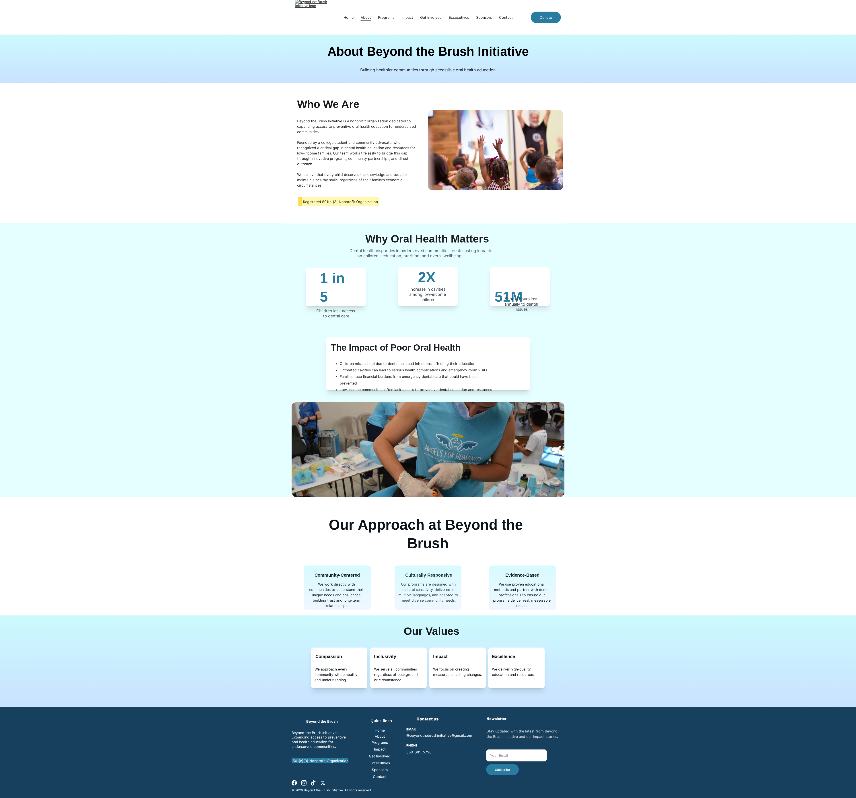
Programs (386, 17)
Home (349, 17)
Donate (546, 17)
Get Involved (379, 756)
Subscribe (502, 769)
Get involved (431, 17)
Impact (407, 17)
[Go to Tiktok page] (313, 783)
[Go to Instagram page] (304, 783)
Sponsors (484, 17)
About (366, 17)
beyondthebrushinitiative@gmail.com (441, 735)
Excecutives (459, 17)
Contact (506, 17)
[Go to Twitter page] (322, 783)
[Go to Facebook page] (294, 783)
